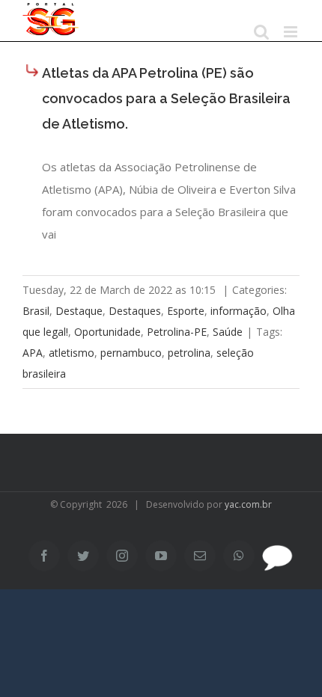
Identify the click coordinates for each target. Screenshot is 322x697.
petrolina (189, 353)
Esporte (185, 311)
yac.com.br (248, 504)
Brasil (35, 311)
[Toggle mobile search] (261, 32)
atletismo (71, 353)
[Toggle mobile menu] (292, 32)
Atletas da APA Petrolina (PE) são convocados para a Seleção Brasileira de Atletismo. (166, 98)
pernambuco (131, 353)
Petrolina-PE (177, 332)
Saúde (228, 332)
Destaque (79, 311)
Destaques (135, 311)
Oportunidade (107, 332)
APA (32, 353)
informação (238, 311)
